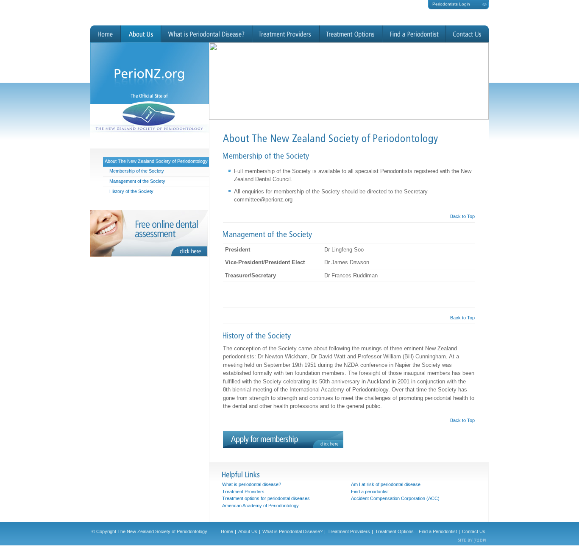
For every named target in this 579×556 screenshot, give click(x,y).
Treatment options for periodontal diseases (266, 498)
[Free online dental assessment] (149, 233)
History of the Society (131, 191)
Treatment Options (351, 33)
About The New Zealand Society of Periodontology (156, 161)
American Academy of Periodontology (260, 505)
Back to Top (462, 216)
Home (105, 33)
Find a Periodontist (414, 33)
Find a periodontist (370, 491)
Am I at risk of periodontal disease (385, 484)
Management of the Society (137, 181)
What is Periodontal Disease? (206, 33)
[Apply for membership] (283, 446)
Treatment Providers (286, 33)
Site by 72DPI (472, 541)
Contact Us (467, 33)
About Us (141, 33)
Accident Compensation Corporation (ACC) (395, 498)
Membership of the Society (136, 170)
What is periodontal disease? (251, 484)
